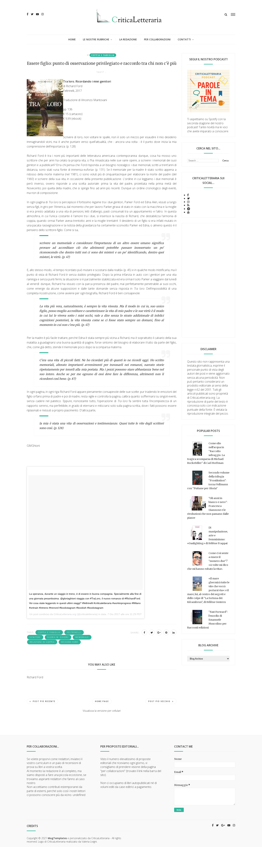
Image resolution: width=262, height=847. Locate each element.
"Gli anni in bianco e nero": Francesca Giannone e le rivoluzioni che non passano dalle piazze (208, 508)
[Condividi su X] (152, 632)
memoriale (82, 637)
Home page (102, 701)
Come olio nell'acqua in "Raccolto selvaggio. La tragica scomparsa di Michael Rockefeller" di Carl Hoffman (206, 453)
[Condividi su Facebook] (144, 632)
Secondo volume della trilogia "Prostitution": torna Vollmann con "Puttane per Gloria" (208, 480)
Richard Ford (69, 642)
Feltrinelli (74, 632)
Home (72, 39)
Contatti (184, 39)
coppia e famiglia (102, 55)
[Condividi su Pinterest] (166, 632)
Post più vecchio (159, 701)
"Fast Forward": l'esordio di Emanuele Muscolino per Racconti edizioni (207, 619)
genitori (35, 637)
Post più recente (44, 701)
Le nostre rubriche (96, 39)
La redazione (128, 39)
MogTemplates (57, 838)
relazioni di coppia (42, 642)
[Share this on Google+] (159, 632)
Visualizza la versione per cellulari (102, 710)
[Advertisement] (208, 280)
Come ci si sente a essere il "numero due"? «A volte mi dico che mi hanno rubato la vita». (207, 561)
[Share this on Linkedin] (173, 632)
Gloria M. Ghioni (58, 637)
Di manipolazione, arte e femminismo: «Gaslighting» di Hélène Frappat (207, 535)
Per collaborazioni (157, 39)
